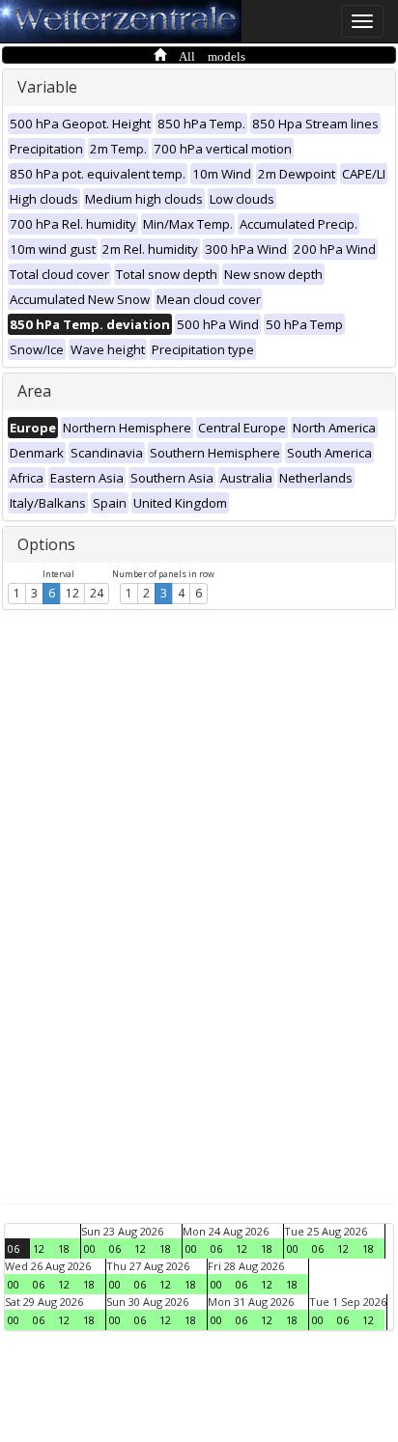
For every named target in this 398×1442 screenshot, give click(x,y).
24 (96, 593)
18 (64, 1248)
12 (72, 593)
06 (13, 1248)
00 (90, 1248)
